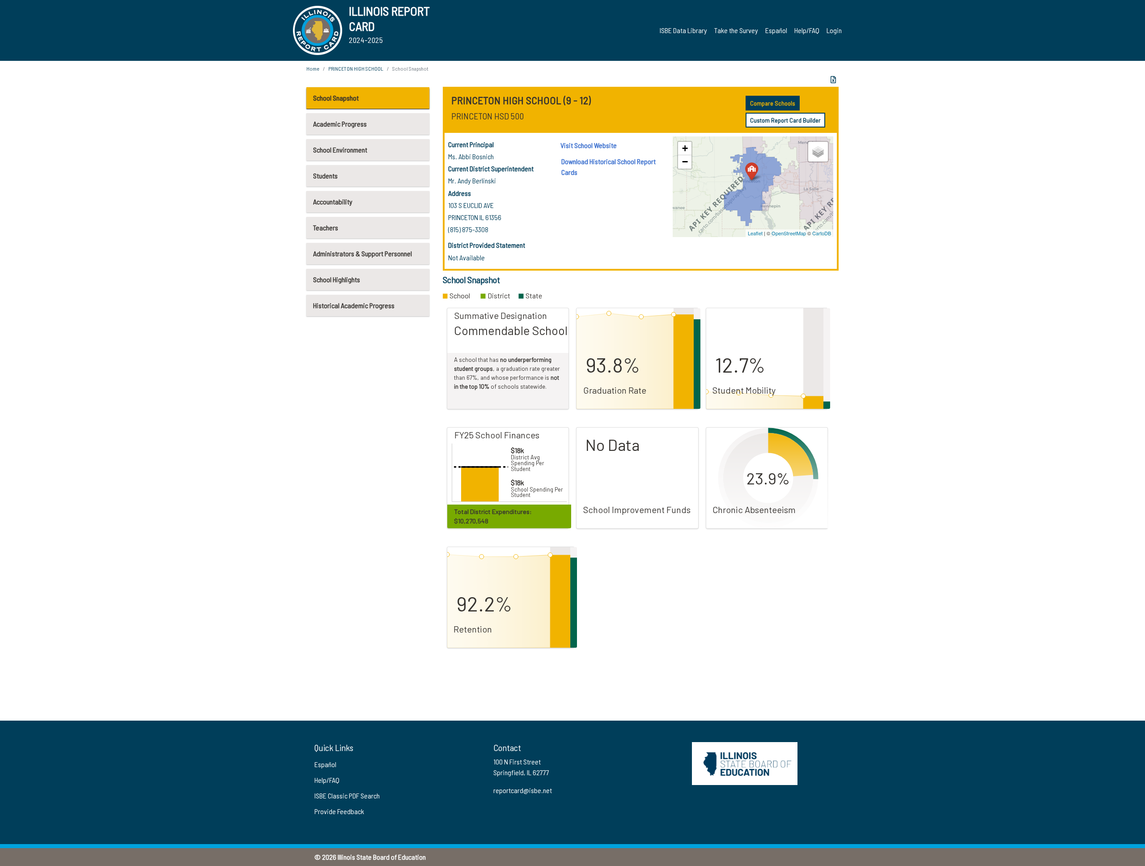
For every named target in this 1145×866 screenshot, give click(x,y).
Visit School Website (588, 145)
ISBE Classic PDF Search (347, 795)
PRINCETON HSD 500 (487, 115)
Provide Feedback (339, 811)
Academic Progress (340, 123)
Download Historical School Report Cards (608, 166)
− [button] (685, 161)
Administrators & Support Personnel (362, 253)
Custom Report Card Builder (785, 120)
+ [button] (685, 148)
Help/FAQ (806, 30)
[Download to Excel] (833, 79)
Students (325, 175)
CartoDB (821, 233)
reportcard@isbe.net (522, 790)
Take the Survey (736, 30)
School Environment (340, 149)
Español (776, 30)
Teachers (325, 227)
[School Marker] (751, 171)
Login (834, 30)
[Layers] (818, 151)
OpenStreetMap (789, 233)
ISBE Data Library (683, 30)
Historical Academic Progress (353, 305)
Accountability (332, 201)
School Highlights (336, 279)
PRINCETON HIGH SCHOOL (355, 68)
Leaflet (755, 233)
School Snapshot (336, 97)
